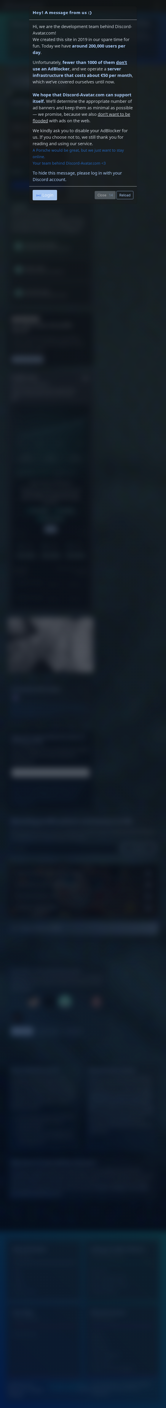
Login (47, 195)
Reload (125, 195)
